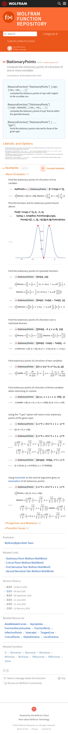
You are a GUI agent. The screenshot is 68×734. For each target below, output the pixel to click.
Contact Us (46, 728)
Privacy (35, 728)
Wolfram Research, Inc (28, 725)
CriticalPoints (12, 637)
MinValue (23, 656)
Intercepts (31, 632)
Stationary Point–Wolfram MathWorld (26, 558)
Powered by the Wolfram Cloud (34, 715)
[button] (34, 143)
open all (24, 168)
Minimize (9, 656)
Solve (8, 661)
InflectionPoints (13, 632)
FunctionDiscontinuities (18, 628)
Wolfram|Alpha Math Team (19, 543)
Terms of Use (22, 728)
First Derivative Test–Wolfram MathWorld (28, 567)
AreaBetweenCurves (15, 624)
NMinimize (54, 656)
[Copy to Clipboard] (31, 276)
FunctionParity (42, 628)
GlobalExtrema (31, 637)
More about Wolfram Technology (34, 719)
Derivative (15, 652)
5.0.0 (9, 591)
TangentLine (47, 632)
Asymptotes (36, 624)
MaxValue (44, 652)
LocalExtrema (51, 637)
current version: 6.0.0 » (51, 62)
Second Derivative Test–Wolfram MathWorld (30, 571)
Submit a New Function (21, 41)
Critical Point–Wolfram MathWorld (24, 562)
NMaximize (38, 656)
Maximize (30, 652)
